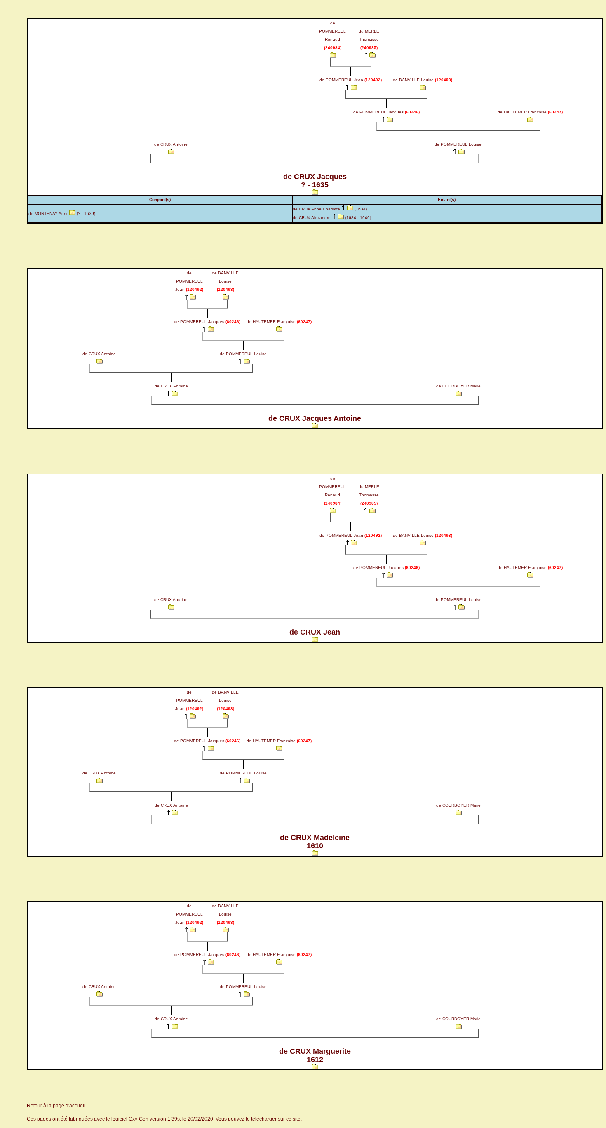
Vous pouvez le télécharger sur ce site (258, 1119)
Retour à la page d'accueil (56, 1106)
